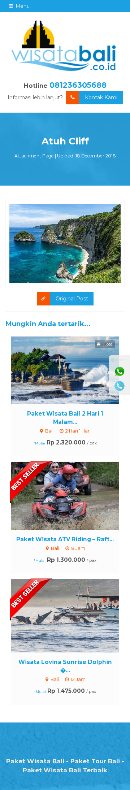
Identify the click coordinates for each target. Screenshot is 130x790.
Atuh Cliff (65, 141)
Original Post (72, 298)
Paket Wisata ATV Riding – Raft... (65, 539)
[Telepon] (119, 386)
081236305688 (78, 85)
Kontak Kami (101, 97)
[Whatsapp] (119, 371)
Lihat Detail (71, 369)
